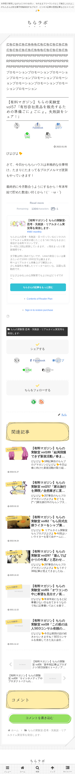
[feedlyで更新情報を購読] (34, 402)
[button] (48, 135)
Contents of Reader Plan (39, 299)
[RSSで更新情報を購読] (41, 402)
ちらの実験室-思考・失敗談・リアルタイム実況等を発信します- (36, 331)
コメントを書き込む (39, 717)
